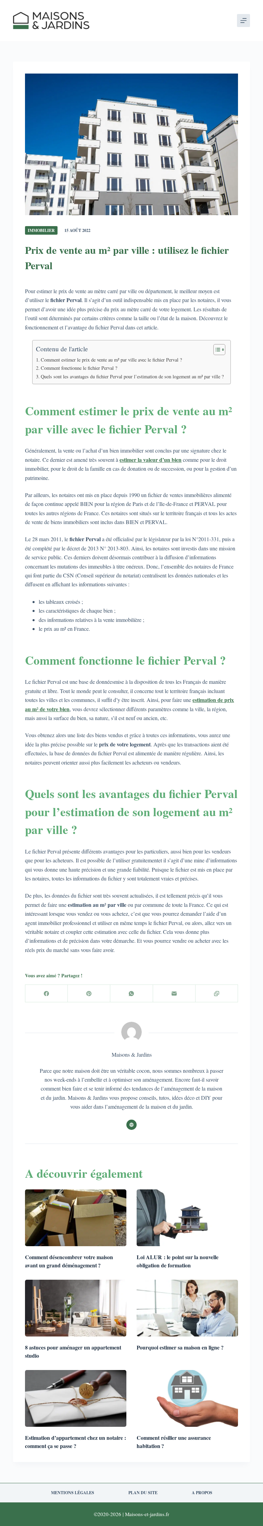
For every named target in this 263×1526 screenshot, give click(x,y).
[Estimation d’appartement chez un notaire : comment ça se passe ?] (75, 1398)
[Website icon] (131, 1125)
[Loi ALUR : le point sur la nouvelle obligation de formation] (187, 1217)
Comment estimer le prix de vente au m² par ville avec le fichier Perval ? (111, 359)
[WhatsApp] (131, 993)
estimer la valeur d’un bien (150, 460)
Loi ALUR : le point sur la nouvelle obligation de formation (177, 1261)
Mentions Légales (72, 1493)
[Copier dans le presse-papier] (217, 993)
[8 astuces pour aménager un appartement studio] (75, 1308)
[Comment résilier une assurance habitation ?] (187, 1398)
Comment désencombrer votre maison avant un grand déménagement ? (69, 1261)
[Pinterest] (89, 993)
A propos (202, 1493)
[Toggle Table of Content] (216, 349)
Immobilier (41, 230)
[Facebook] (46, 993)
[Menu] (243, 20)
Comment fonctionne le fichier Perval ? (79, 368)
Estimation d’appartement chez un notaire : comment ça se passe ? (75, 1442)
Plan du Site (143, 1493)
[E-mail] (174, 993)
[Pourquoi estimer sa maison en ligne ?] (187, 1308)
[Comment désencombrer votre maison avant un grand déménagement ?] (75, 1217)
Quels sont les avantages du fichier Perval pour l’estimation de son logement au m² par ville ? (132, 376)
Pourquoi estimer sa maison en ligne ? (180, 1347)
